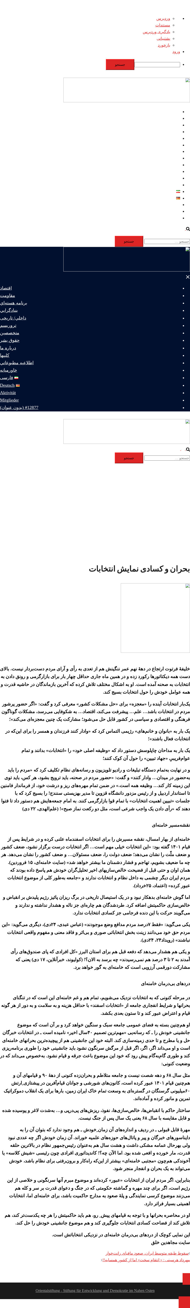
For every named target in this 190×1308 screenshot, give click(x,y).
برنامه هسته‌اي (168, 125)
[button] (185, 228)
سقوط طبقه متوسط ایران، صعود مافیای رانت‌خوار (147, 1253)
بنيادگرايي (172, 132)
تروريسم (173, 145)
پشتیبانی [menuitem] (163, 38)
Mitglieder (172, 211)
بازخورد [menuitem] (164, 45)
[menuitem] (90, 64)
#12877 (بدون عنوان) (163, 218)
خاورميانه (172, 185)
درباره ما (173, 165)
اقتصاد (174, 112)
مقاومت (173, 118)
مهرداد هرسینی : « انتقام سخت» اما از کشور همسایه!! (146, 1260)
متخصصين (171, 151)
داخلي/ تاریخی (169, 138)
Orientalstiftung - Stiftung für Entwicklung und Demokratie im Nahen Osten (95, 1290)
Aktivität (173, 205)
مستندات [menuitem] (162, 25)
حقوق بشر (171, 158)
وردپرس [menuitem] (163, 18)
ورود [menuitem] (176, 51)
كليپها (175, 171)
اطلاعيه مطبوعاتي (165, 178)
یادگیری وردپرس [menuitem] (156, 32)
